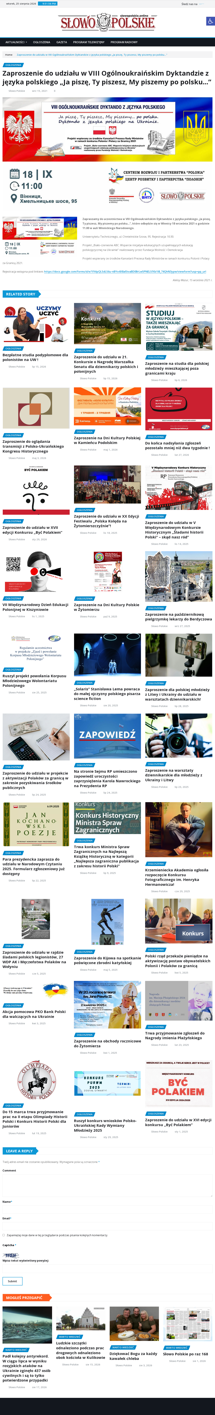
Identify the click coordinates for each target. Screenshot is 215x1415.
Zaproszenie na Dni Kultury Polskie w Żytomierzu (106, 607)
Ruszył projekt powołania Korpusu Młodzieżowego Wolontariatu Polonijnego (34, 680)
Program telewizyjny (89, 42)
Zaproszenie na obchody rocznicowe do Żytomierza (107, 1043)
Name (7, 1202)
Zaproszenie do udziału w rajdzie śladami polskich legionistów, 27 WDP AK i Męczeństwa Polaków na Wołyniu (34, 959)
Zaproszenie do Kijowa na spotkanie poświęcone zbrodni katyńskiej (107, 960)
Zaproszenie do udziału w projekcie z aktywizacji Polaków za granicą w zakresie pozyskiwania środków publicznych (35, 780)
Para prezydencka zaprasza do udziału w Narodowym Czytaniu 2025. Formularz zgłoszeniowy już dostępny (34, 866)
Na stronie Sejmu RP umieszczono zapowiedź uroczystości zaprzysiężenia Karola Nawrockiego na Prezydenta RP (107, 778)
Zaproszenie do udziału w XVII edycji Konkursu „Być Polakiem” (32, 530)
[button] (210, 21)
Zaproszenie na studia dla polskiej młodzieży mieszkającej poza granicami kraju (177, 368)
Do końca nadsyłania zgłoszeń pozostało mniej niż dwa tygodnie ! (177, 445)
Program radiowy (124, 42)
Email (7, 1218)
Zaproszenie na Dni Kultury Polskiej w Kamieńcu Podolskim (107, 440)
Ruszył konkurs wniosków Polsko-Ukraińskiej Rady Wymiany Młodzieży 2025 (105, 1125)
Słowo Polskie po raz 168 (185, 1353)
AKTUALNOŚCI (15, 42)
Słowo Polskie (17, 90)
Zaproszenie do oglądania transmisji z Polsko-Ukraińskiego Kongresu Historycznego (33, 446)
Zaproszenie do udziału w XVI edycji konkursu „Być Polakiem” (178, 1122)
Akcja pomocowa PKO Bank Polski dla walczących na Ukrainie (34, 1014)
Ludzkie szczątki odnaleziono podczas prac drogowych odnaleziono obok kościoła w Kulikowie (80, 1350)
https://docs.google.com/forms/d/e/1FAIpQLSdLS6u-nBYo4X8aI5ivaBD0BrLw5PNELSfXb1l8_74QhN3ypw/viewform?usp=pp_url (125, 271)
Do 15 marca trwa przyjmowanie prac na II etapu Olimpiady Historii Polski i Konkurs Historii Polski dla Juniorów (35, 1119)
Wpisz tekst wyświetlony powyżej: (26, 1260)
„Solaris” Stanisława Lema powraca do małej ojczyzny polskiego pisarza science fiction (107, 693)
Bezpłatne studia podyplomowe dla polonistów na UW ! (35, 357)
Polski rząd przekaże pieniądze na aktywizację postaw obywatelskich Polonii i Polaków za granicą (177, 960)
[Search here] (211, 42)
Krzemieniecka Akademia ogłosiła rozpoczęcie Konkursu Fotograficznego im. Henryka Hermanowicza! (176, 877)
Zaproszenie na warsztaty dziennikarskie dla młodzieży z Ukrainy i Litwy (173, 775)
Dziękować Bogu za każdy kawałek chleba (133, 1356)
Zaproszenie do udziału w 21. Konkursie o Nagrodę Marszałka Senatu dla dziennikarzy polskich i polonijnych (106, 364)
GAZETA (61, 42)
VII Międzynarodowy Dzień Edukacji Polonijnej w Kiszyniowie (35, 607)
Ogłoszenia (41, 42)
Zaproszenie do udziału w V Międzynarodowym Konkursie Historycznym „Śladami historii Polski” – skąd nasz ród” (174, 529)
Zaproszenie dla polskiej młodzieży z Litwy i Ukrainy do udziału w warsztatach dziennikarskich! (177, 694)
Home (8, 54)
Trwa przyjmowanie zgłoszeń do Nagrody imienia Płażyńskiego (175, 1035)
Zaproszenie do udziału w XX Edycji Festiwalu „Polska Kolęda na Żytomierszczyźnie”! (106, 521)
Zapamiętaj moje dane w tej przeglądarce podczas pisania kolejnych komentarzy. (57, 1235)
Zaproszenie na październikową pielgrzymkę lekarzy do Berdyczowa (178, 617)
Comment (9, 1170)
